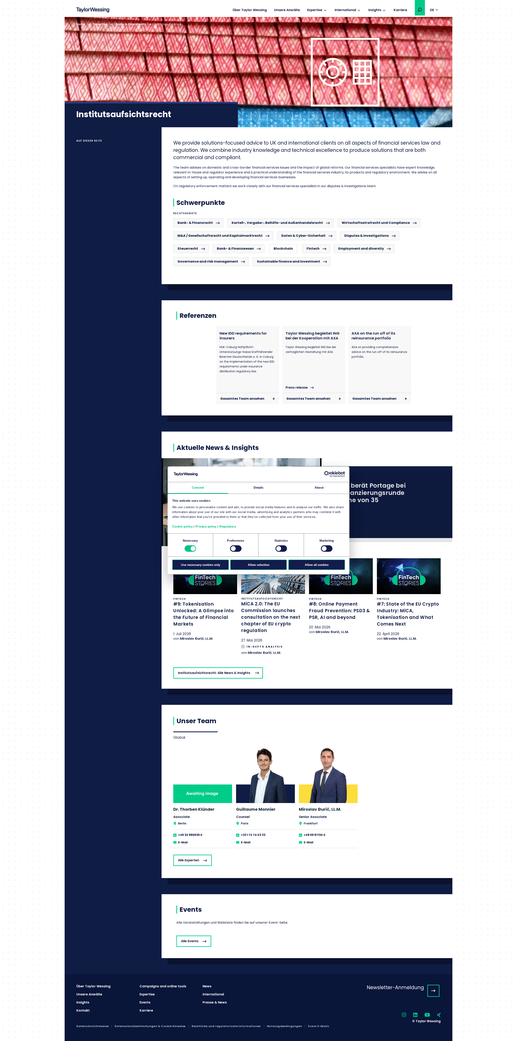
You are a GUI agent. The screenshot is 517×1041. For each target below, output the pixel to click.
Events (145, 1002)
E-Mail (183, 842)
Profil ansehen (202, 797)
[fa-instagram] (400, 1015)
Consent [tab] (198, 487)
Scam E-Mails (318, 1026)
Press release (297, 388)
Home (80, 24)
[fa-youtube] (423, 1015)
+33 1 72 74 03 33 (253, 835)
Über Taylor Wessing (250, 10)
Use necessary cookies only (200, 564)
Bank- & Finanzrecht (131, 24)
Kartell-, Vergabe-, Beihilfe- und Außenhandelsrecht (277, 222)
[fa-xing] (435, 1015)
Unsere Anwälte (287, 10)
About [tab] (319, 487)
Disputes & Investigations (366, 235)
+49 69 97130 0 (314, 835)
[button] (420, 10)
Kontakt (83, 1010)
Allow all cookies (317, 564)
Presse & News (215, 1002)
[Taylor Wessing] (92, 10)
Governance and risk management (208, 261)
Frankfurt (311, 823)
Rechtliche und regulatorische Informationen (226, 1026)
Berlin (182, 823)
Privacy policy (206, 526)
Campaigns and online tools (163, 986)
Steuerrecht (188, 248)
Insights (374, 10)
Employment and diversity (361, 248)
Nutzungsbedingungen (284, 1026)
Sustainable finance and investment (288, 261)
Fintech (313, 248)
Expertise (314, 10)
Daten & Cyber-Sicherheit (303, 235)
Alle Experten (188, 860)
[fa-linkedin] (411, 1015)
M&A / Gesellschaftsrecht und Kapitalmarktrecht (220, 235)
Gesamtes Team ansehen (242, 398)
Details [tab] (259, 487)
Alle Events (190, 941)
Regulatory (227, 526)
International (345, 10)
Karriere (400, 10)
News (207, 986)
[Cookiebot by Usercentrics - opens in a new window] (327, 474)
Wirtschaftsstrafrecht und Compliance (376, 222)
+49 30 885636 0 (190, 835)
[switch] (236, 548)
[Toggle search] (420, 10)
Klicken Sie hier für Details (205, 599)
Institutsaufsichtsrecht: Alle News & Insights (214, 673)
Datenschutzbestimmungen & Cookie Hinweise (150, 1026)
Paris (244, 823)
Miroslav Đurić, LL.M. (196, 638)
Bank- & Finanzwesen (235, 248)
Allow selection (258, 564)
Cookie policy (182, 526)
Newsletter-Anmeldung (395, 987)
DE (432, 10)
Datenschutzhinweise (92, 1026)
